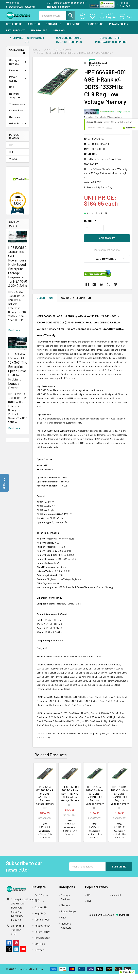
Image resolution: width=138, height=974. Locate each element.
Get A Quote (14, 23)
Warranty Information (76, 297)
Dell (11, 151)
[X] (108, 284)
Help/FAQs (73, 23)
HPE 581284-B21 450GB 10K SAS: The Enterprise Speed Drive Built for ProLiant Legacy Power (17, 371)
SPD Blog (59, 30)
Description (45, 297)
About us (34, 23)
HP (11, 145)
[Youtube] (23, 949)
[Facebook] (87, 284)
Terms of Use (94, 23)
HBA (11, 87)
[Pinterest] (115, 284)
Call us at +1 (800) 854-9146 (17, 929)
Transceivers (17, 104)
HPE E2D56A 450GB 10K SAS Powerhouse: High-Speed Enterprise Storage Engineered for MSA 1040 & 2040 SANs (17, 266)
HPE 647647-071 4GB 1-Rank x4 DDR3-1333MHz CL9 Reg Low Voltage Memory (95, 795)
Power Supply (13, 78)
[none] (57, 82)
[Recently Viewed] (83, 16)
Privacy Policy (118, 23)
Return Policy (15, 30)
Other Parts (16, 123)
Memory (13, 70)
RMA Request (39, 30)
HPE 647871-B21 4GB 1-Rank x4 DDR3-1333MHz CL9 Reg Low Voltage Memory (70, 793)
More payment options (107, 249)
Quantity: (90, 220)
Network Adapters (15, 95)
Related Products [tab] (50, 754)
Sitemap (39, 949)
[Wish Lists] (93, 16)
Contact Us (53, 23)
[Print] (101, 284)
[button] (107, 259)
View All (13, 158)
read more (14, 330)
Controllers (16, 110)
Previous (35, 802)
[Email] (94, 284)
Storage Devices (14, 62)
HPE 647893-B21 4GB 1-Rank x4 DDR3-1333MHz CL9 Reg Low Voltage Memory (120, 795)
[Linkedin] (16, 949)
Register (111, 17)
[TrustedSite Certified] (107, 4)
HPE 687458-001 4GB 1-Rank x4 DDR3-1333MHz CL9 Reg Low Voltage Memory (45, 795)
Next (128, 802)
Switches (14, 117)
